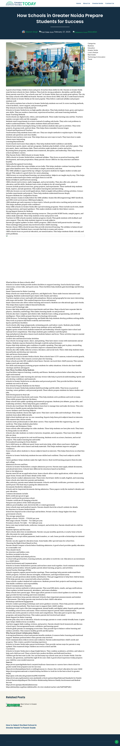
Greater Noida (97, 3)
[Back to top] (116, 742)
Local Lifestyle (93, 52)
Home (78, 3)
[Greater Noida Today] (19, 3)
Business (91, 46)
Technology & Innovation (96, 57)
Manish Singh (32, 32)
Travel (90, 59)
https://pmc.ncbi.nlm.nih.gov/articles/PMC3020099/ (25, 676)
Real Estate (92, 55)
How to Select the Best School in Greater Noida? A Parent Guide (21, 726)
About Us (86, 3)
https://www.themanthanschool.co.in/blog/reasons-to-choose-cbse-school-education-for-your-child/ (44, 669)
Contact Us (109, 3)
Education (92, 32)
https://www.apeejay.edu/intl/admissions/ (21, 685)
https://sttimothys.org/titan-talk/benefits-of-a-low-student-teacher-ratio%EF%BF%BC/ (38, 687)
